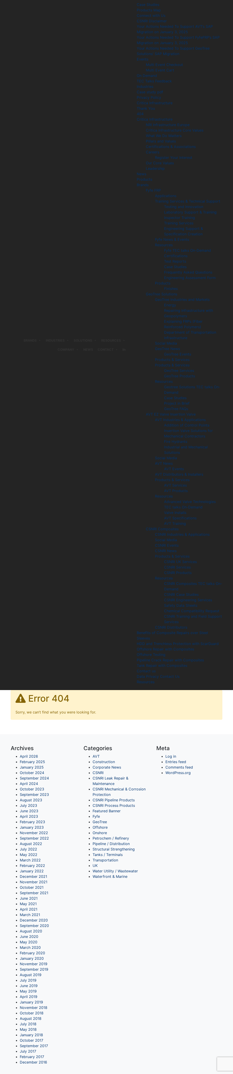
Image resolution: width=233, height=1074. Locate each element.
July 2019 (28, 980)
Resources (111, 340)
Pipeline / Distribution (111, 843)
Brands (143, 185)
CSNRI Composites (162, 529)
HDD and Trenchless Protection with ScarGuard (178, 643)
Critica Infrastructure (154, 103)
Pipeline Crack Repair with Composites (170, 660)
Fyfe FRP (153, 190)
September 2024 (34, 778)
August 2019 (30, 974)
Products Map (149, 10)
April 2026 (29, 756)
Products (144, 179)
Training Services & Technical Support (187, 201)
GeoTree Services (179, 370)
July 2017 (28, 1051)
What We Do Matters (164, 135)
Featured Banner (107, 811)
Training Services (178, 223)
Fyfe (96, 816)
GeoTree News (167, 348)
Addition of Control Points (186, 425)
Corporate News (107, 767)
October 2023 (32, 789)
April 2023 (29, 816)
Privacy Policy (149, 97)
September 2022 (34, 838)
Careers (152, 152)
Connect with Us (151, 15)
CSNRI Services (177, 567)
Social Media (166, 343)
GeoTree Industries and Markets (182, 299)
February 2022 (32, 865)
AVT (96, 756)
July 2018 (28, 1024)
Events (142, 59)
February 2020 (32, 953)
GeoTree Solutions (161, 294)
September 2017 (34, 1046)
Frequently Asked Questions (188, 272)
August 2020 (31, 931)
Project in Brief (177, 403)
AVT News (164, 463)
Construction (104, 761)
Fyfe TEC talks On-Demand (187, 250)
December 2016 (33, 1062)
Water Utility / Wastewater (115, 871)
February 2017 (32, 1056)
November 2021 (33, 882)
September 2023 (34, 794)
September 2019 (34, 969)
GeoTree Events (177, 354)
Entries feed (175, 761)
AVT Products (176, 490)
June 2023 (29, 811)
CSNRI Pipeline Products (114, 800)
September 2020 (34, 925)
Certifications (175, 256)
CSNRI (98, 772)
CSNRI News (166, 550)
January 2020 (32, 958)
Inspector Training (179, 217)
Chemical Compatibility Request (191, 611)
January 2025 (32, 767)
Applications (165, 195)
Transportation (105, 860)
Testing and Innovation (183, 206)
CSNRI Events (167, 545)
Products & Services (172, 359)
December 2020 (34, 920)
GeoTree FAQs (176, 408)
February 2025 (32, 761)
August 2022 (31, 843)
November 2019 (33, 964)
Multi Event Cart (160, 70)
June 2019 (29, 985)
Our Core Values (160, 163)
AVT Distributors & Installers (179, 474)
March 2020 (30, 947)
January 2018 (31, 1035)
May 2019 (28, 991)
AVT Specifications (180, 518)
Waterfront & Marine (110, 876)
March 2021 (30, 914)
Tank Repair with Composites (162, 665)
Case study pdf (150, 92)
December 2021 (33, 876)
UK (95, 865)
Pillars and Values (161, 141)
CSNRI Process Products (114, 805)
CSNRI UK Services (180, 561)
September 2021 (34, 893)
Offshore (100, 827)
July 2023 (28, 805)
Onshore (100, 832)
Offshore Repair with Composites (165, 649)
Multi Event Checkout (164, 64)
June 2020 (29, 936)
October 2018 (31, 1013)
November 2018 (33, 1007)
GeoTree (100, 822)
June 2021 (29, 898)
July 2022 (28, 849)
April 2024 (29, 783)
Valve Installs (175, 512)
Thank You (146, 108)
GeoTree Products (179, 376)
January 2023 (32, 827)
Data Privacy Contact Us (158, 676)
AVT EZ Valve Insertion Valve (171, 414)
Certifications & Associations (171, 146)
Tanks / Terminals (108, 854)
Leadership (155, 168)
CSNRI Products (178, 572)
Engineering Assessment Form (190, 277)
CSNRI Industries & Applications (182, 534)
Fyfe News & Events (172, 239)
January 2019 (31, 1002)
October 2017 (31, 1040)
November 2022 (34, 832)
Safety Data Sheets (180, 605)
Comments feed (179, 767)
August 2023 (31, 800)
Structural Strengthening (114, 849)
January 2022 (32, 871)
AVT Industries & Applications (180, 419)
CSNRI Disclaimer (152, 21)
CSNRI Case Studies (181, 594)
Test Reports (175, 261)
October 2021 (31, 887)
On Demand (147, 75)
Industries (145, 86)
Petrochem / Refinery (111, 838)
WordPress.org (178, 772)
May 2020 (28, 942)
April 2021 (28, 909)
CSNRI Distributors (171, 627)
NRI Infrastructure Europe (168, 124)
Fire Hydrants (175, 441)
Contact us (146, 671)
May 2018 (28, 1029)
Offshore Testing (151, 654)
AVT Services (175, 485)
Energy (170, 305)
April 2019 (28, 996)
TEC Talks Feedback (154, 81)
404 (140, 114)
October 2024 (32, 772)
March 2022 (30, 860)
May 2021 (28, 903)
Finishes (171, 288)
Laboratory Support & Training (190, 212)
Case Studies (148, 4)
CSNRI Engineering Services (188, 600)
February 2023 (32, 822)
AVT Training (175, 523)
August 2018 (30, 1018)
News (88, 349)
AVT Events (174, 469)
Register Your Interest (173, 157)
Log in (170, 756)
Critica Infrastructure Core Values (174, 130)
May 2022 (28, 854)
